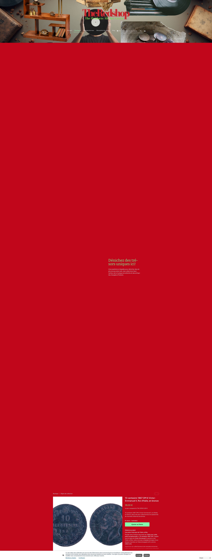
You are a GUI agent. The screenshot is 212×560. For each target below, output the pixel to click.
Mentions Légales (71, 558)
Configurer (82, 558)
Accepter (139, 555)
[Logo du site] (106, 13)
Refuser (146, 555)
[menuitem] (155, 493)
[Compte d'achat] (145, 31)
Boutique (55, 493)
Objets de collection (67, 493)
